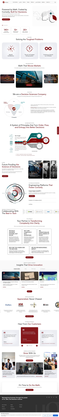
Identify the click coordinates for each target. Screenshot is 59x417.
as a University (38, 2)
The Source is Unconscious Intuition (28, 281)
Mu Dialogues (42, 268)
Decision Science (34, 107)
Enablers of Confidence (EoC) (35, 200)
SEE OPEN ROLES (29, 360)
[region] (29, 414)
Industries (43, 2)
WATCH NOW (5, 20)
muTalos (30, 204)
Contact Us (47, 2)
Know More (4, 376)
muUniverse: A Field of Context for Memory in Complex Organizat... (10, 282)
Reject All (50, 415)
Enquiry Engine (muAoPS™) (35, 191)
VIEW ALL (29, 291)
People (28, 2)
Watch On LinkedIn (39, 376)
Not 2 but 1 (42, 281)
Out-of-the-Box (15, 2)
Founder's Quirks (17, 268)
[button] (2, 25)
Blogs (26, 268)
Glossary (20, 406)
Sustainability (13, 408)
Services (24, 2)
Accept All (55, 415)
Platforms (32, 2)
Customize (45, 415)
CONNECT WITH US (29, 257)
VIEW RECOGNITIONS (29, 316)
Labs (20, 2)
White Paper (33, 268)
